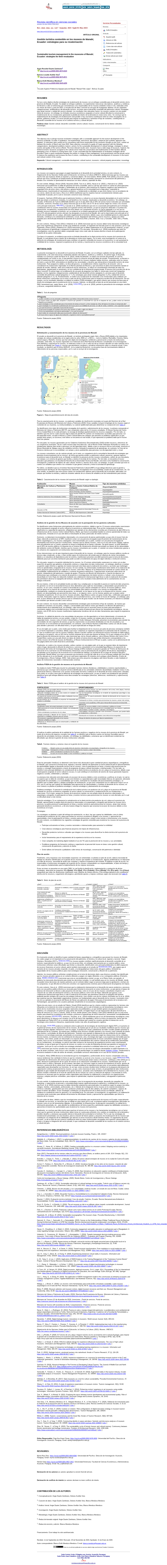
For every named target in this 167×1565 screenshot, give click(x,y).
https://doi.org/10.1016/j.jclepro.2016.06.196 (81, 1206)
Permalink (109, 75)
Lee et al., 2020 (56, 1016)
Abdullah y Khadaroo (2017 (50, 977)
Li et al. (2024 (51, 1025)
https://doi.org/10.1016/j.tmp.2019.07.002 (111, 1374)
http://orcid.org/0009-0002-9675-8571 (53, 77)
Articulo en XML (111, 40)
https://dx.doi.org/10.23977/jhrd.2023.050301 (96, 1261)
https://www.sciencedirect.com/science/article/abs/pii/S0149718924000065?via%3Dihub (68, 1238)
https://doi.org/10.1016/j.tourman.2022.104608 (84, 1423)
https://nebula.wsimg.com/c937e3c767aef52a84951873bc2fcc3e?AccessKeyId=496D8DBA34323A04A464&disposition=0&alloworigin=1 (70, 1367)
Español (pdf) (110, 37)
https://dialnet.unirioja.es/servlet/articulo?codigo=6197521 (61, 1155)
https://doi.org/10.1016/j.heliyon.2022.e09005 (97, 1231)
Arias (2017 (59, 205)
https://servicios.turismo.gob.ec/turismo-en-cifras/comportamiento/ (61, 1307)
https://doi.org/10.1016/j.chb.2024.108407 (91, 1266)
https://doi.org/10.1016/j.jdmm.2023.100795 (113, 1359)
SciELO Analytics (111, 30)
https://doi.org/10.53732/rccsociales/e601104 (53, 1405)
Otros (107, 69)
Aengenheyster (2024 (105, 966)
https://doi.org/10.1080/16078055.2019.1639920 (54, 1321)
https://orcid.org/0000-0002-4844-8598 (63, 1456)
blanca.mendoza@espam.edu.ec (94, 1543)
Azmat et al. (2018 (64, 960)
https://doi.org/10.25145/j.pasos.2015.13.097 (102, 1185)
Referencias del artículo (114, 43)
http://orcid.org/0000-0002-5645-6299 (53, 83)
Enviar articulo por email (114, 56)
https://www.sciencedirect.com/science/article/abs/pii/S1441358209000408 (63, 1150)
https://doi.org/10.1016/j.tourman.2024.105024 (53, 1412)
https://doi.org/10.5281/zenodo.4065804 (51, 1245)
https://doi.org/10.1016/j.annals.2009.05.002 (53, 1418)
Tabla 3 (42, 677)
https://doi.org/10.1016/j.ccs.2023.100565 (69, 1190)
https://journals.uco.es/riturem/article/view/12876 (88, 1196)
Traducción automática (113, 53)
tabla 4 (73, 734)
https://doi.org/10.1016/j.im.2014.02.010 (92, 1344)
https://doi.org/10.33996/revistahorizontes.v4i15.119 (62, 1175)
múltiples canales (112, 1050)
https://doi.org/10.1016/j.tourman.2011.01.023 (53, 1386)
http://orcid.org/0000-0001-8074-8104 (53, 71)
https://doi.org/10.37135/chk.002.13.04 (67, 1161)
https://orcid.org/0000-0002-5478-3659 (83, 1438)
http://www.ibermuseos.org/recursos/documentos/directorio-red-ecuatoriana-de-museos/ (68, 1296)
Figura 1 (58, 345)
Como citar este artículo (114, 46)
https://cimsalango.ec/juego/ (47, 1180)
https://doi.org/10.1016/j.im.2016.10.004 (72, 1349)
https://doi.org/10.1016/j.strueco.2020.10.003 (53, 1398)
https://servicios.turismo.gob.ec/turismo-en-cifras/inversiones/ (59, 1301)
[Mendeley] (104, 69)
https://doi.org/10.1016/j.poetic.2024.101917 (52, 1136)
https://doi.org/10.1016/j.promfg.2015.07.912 (53, 1217)
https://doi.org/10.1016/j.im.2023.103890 (106, 1250)
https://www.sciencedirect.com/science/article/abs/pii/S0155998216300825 (102, 1141)
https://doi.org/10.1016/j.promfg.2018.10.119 (102, 1326)
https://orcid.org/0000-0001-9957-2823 (60, 1462)
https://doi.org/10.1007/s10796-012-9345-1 (96, 1391)
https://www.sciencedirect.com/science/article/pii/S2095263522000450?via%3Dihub (67, 1430)
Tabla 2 (122, 425)
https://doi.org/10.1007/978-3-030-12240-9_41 (58, 1273)
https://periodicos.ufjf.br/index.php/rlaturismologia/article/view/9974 (93, 1212)
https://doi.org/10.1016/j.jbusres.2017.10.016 (110, 1166)
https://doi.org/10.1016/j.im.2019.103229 (72, 1256)
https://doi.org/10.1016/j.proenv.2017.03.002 (59, 1381)
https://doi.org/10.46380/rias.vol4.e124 (68, 1201)
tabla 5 (124, 874)
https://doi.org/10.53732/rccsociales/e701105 (50, 31)
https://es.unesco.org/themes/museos (50, 1331)
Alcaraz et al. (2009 (123, 1057)
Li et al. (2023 (77, 284)
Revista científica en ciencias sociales (57, 22)
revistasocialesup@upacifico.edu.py (83, 1563)
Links (71, 1136)
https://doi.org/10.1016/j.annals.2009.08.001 (53, 1354)
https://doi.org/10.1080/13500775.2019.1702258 (106, 1286)
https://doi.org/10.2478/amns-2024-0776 (111, 1278)
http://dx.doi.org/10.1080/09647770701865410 (72, 1291)
